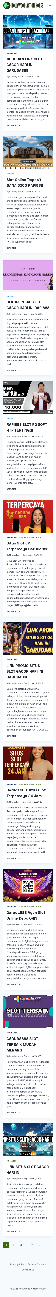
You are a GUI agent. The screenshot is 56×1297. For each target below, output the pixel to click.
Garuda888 (12, 53)
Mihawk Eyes (14, 555)
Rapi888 (10, 174)
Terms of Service (37, 1264)
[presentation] (28, 32)
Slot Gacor (24, 537)
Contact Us (28, 1269)
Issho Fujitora (15, 76)
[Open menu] (50, 5)
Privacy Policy (17, 1264)
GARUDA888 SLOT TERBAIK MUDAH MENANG (22, 1044)
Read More (14, 125)
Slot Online (37, 537)
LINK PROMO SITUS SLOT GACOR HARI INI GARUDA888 (25, 671)
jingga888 (11, 1161)
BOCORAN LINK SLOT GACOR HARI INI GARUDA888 (25, 64)
